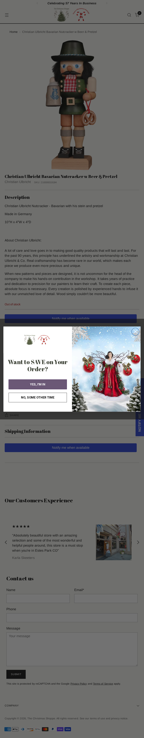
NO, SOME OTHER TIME (37, 397)
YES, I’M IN (37, 384)
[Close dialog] (135, 331)
